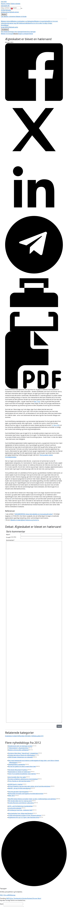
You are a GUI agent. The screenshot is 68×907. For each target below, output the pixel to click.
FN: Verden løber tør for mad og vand (20, 801)
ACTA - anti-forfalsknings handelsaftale (20, 806)
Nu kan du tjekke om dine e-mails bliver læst (22, 766)
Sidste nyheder (15, 4)
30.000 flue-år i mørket (15, 784)
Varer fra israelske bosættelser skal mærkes (22, 774)
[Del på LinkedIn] (34, 187)
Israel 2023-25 (5, 27)
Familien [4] (23, 736)
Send (59, 726)
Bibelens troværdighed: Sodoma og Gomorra (24, 520)
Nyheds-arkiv (14, 27)
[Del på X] (34, 129)
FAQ (2, 2)
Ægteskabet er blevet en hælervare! (19, 772)
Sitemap (12, 895)
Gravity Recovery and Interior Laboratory (21, 803)
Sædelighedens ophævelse (16, 764)
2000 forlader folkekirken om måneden (20, 757)
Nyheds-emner (14, 12)
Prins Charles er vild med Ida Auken (19, 781)
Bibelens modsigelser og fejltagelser (22, 21)
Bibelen (4, 14)
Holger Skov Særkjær (16, 32)
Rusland (29, 898)
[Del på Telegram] (34, 244)
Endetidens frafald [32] (12, 736)
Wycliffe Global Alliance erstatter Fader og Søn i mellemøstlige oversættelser (32, 799)
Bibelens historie (6, 21)
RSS (5, 2)
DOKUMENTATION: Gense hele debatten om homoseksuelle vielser (34, 514)
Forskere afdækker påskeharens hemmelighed (23, 779)
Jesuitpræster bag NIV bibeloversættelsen (18, 23)
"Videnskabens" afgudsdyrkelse (18, 748)
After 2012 (11, 795)
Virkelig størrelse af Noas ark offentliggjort (21, 755)
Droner (34, 898)
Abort (39, 898)
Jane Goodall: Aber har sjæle (17, 777)
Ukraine (24, 898)
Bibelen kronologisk (7, 34)
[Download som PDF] (34, 360)
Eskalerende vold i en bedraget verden (20, 746)
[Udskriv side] (34, 302)
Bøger (7, 25)
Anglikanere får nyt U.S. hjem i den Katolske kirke (23, 817)
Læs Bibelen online (7, 16)
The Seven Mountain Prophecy (17, 770)
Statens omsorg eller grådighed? (18, 750)
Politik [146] (30, 736)
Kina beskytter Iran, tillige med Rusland (20, 813)
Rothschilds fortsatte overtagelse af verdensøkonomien (25, 793)
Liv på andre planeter (14, 808)
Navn (1, 904)
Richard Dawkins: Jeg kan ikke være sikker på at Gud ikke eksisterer (29, 786)
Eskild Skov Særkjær (29, 32)
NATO (8, 898)
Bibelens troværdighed (41, 21)
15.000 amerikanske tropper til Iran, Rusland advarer (24, 815)
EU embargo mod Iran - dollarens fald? (20, 810)
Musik (3, 25)
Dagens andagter (23, 34)
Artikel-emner (5, 12)
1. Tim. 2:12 (55, 425)
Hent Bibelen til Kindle (19, 16)
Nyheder (8, 10)
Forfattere (5, 29)
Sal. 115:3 (37, 401)
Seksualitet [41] (38, 736)
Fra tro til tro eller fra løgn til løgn (41, 23)
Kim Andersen (5, 32)
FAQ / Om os (4, 895)
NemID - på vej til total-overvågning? (19, 788)
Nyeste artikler (5, 4)
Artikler (3, 10)
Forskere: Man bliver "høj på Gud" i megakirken (23, 753)
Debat (31, 34)
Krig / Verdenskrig (16, 898)
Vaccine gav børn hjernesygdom (18, 791)
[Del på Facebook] (34, 72)
